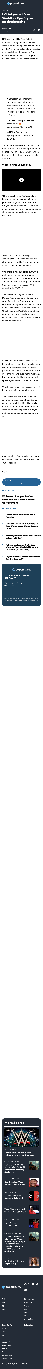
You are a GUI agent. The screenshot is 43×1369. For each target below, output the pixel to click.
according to (8, 287)
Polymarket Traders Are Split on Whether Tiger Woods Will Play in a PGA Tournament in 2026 (22, 547)
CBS (3, 1309)
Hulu (25, 1316)
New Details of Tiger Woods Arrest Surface (14, 1183)
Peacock (27, 1306)
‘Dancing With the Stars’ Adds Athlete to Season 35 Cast (23, 536)
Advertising (6, 1345)
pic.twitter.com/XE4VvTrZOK (20, 126)
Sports (5, 10)
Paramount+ (28, 1303)
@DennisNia (19, 105)
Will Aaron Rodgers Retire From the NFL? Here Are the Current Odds (18, 499)
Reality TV (7, 1325)
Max (25, 1309)
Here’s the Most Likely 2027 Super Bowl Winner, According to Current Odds (22, 526)
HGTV (4, 1335)
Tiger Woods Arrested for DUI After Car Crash (15, 1210)
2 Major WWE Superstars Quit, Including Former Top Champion (19, 1153)
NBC (4, 1306)
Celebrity (8, 1161)
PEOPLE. (19, 288)
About (4, 1348)
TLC (3, 1332)
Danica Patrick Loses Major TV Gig (14, 1262)
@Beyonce (28, 101)
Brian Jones (7, 28)
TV (3, 1299)
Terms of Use (12, 600)
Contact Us (6, 1342)
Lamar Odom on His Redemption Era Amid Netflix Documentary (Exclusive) (14, 1168)
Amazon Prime (29, 1319)
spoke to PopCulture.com (22, 310)
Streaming (8, 1233)
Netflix (26, 1312)
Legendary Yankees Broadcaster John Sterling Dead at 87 (23, 557)
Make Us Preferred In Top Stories (21, 481)
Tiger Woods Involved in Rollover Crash (15, 1223)
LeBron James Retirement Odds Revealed (20, 515)
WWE (6, 1149)
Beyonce (33, 55)
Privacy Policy (34, 600)
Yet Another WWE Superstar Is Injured (13, 1196)
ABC (3, 1303)
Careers (5, 1352)
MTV (4, 1328)
